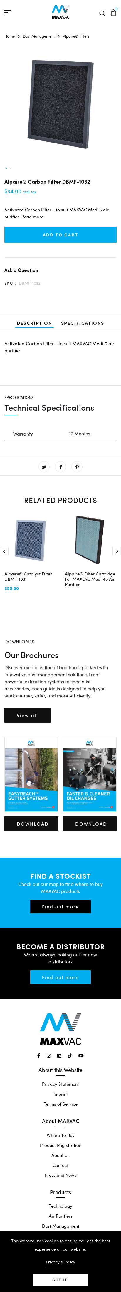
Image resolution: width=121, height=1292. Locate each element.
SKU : (10, 283)
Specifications (82, 322)
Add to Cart (60, 234)
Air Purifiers (61, 1216)
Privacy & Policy (60, 1262)
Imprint (60, 1094)
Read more (32, 217)
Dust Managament (60, 1226)
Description (34, 322)
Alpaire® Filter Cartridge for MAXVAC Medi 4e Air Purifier (90, 579)
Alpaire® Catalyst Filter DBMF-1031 (28, 576)
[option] (6, 169)
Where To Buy (61, 1135)
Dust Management (39, 36)
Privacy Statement (60, 1084)
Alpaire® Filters (76, 36)
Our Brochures (31, 654)
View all (27, 715)
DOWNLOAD (33, 824)
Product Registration (60, 1145)
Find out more (60, 906)
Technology (60, 1206)
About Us (60, 1155)
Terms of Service (61, 1104)
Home (9, 36)
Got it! (60, 1279)
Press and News (60, 1175)
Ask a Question (21, 270)
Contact (60, 1165)
